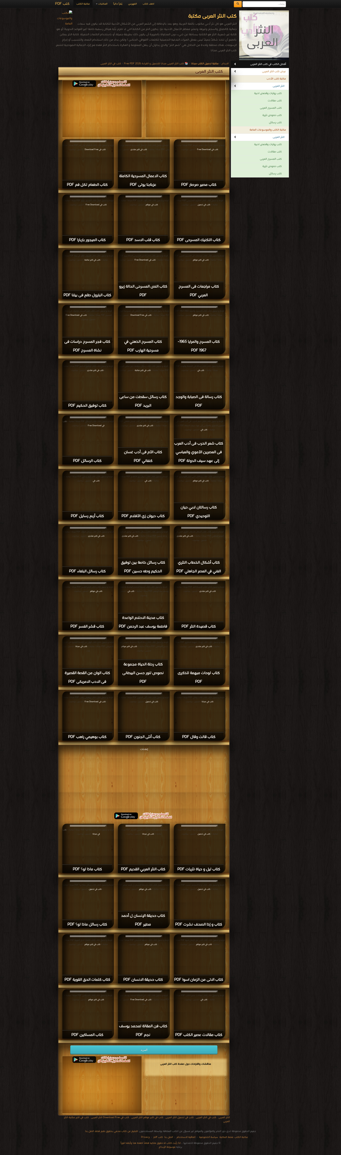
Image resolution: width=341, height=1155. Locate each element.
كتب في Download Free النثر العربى (110, 1117)
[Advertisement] (143, 779)
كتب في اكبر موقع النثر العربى (147, 1117)
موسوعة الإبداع (167, 1147)
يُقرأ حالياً (117, 4)
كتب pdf (158, 1137)
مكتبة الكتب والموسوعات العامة (268, 129)
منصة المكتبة (226, 1137)
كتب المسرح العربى (271, 108)
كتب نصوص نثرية (272, 115)
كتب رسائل (275, 122)
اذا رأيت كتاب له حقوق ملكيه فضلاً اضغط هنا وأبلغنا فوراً (151, 1143)
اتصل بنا (168, 1137)
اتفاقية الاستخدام (185, 1137)
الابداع (225, 63)
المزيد (144, 1049)
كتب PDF (62, 4)
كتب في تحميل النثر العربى (179, 1117)
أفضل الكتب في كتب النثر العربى (268, 64)
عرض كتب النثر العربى (274, 71)
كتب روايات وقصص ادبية (268, 93)
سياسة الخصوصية (208, 1137)
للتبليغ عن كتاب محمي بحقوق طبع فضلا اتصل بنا (111, 1131)
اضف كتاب (148, 4)
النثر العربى (278, 86)
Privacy (145, 1137)
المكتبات (102, 4)
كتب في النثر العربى (110, 63)
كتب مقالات (275, 100)
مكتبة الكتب (83, 4)
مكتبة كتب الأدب (276, 78)
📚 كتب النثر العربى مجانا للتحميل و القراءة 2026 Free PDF (156, 63)
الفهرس (132, 4)
